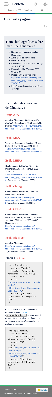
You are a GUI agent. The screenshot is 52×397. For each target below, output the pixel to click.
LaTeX (24, 312)
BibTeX (20, 257)
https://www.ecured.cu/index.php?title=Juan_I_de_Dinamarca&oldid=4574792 (27, 80)
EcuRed (18, 4)
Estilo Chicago (14, 186)
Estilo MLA (12, 137)
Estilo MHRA (13, 160)
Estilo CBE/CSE (15, 209)
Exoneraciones (30, 393)
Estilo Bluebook (15, 237)
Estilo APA (12, 115)
